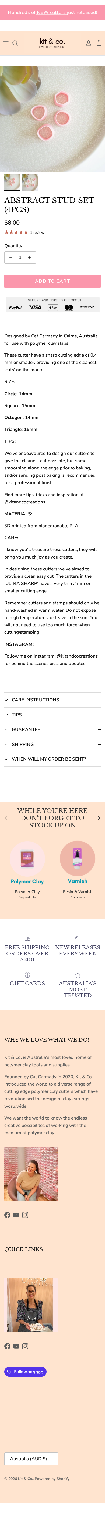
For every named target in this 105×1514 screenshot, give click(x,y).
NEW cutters (51, 12)
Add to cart (52, 281)
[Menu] (6, 43)
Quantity (13, 246)
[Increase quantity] (31, 257)
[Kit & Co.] (52, 43)
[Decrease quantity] (9, 257)
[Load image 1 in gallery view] (52, 119)
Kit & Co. (25, 1478)
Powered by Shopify (52, 1478)
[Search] (18, 43)
